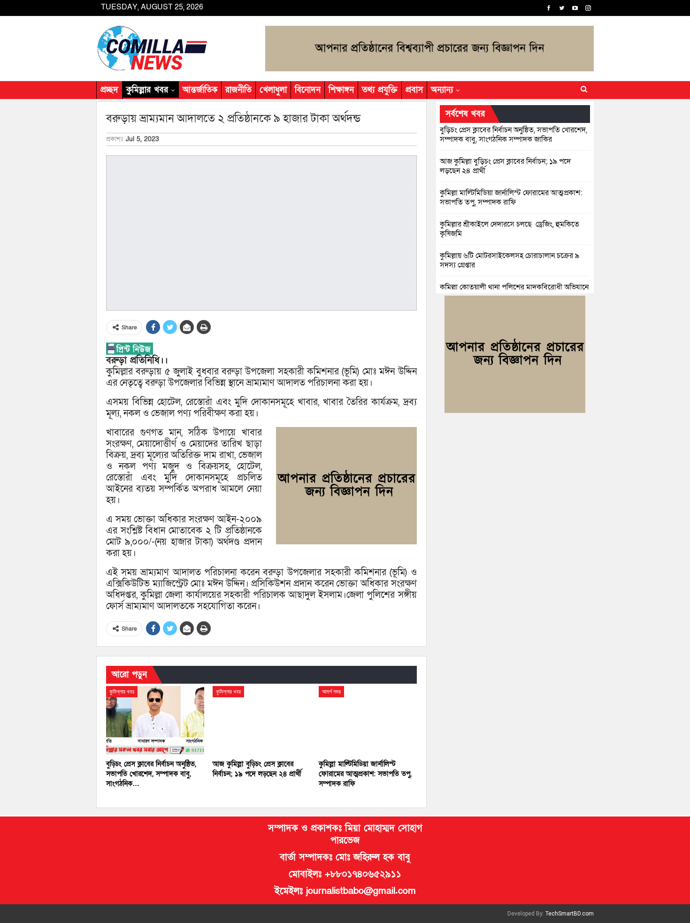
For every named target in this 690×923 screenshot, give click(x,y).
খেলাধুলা (273, 89)
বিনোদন (308, 89)
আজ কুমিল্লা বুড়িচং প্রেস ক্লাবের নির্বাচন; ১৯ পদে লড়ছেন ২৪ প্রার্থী (505, 166)
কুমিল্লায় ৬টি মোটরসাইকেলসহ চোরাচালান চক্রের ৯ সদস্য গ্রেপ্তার (509, 260)
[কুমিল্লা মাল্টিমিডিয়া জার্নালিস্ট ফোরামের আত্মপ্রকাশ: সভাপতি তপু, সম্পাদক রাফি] (368, 720)
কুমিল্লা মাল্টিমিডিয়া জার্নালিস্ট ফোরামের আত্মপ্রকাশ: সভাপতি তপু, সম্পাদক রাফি (511, 197)
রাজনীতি (238, 89)
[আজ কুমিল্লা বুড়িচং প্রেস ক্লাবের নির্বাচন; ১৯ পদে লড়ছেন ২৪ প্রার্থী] (262, 720)
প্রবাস (414, 89)
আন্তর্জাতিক (200, 89)
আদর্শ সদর (331, 691)
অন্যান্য (442, 89)
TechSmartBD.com (569, 913)
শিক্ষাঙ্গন (341, 89)
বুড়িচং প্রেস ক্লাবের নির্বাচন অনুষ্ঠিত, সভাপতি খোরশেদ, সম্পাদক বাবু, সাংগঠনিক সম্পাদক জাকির (513, 135)
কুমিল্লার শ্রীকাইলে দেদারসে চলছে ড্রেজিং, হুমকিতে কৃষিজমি (509, 229)
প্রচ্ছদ (109, 89)
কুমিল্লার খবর (147, 89)
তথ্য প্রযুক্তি (380, 89)
